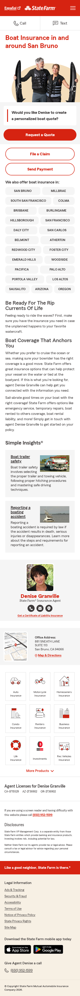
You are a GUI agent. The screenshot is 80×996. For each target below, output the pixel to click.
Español (10, 8)
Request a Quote (40, 135)
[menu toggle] (73, 8)
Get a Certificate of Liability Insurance (40, 615)
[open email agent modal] (40, 609)
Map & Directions (49, 655)
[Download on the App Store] (17, 949)
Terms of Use (13, 908)
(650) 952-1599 (42, 815)
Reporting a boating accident (20, 511)
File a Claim (40, 154)
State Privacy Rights (17, 921)
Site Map (10, 927)
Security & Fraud (15, 896)
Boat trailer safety (20, 459)
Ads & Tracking (14, 890)
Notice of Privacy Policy (19, 915)
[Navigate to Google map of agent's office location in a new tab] (48, 608)
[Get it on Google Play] (48, 949)
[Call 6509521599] (31, 608)
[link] (40, 8)
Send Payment (40, 169)
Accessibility (12, 902)
